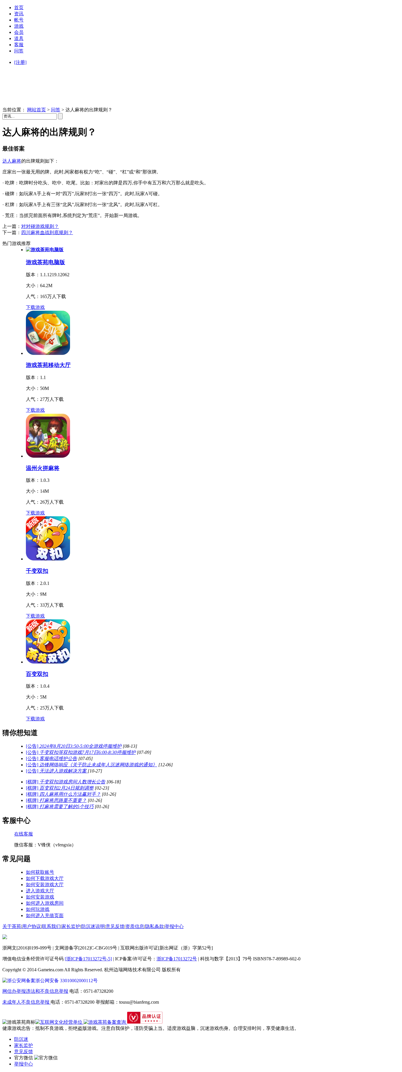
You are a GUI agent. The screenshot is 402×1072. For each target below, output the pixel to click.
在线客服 (23, 833)
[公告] (74, 746)
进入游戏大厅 (40, 890)
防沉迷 (21, 1039)
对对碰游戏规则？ (40, 226)
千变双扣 (37, 571)
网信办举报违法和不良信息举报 (35, 991)
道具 (19, 38)
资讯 (19, 13)
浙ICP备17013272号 (177, 958)
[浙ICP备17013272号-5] (88, 958)
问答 (19, 50)
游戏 (19, 26)
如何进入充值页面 (45, 915)
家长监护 (71, 926)
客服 (19, 44)
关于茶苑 (11, 926)
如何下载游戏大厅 (45, 878)
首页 (19, 7)
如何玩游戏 (37, 909)
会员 (19, 32)
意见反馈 (115, 926)
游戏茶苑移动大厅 (48, 365)
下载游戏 (35, 307)
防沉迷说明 (93, 926)
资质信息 (134, 926)
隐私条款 (154, 926)
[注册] (20, 62)
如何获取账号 (40, 872)
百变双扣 (37, 674)
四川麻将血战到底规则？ (47, 232)
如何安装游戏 (40, 896)
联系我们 (51, 926)
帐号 (19, 19)
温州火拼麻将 (42, 468)
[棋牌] (65, 781)
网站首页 (36, 109)
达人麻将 (11, 160)
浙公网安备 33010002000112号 (66, 980)
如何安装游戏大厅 (45, 884)
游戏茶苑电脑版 (45, 262)
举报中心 (174, 926)
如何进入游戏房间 (45, 903)
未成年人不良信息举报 (26, 1002)
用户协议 (31, 926)
